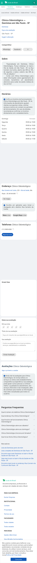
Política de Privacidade (13, 555)
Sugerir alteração (8, 37)
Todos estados (9, 527)
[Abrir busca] (34, 2)
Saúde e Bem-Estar (10, 535)
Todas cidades (9, 522)
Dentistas (5, 27)
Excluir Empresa (9, 497)
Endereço (19, 7)
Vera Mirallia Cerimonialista (13, 539)
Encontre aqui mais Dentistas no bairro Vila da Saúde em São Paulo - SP (17, 455)
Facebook (17, 49)
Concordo (18, 559)
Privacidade (8, 510)
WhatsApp (6, 49)
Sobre (3, 7)
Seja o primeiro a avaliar (10, 370)
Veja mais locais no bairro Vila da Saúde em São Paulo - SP (17, 459)
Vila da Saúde (25, 190)
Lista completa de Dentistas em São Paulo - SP (17, 451)
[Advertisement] (18, 163)
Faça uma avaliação (8, 30)
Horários (10, 7)
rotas (7, 215)
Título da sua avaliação (9, 331)
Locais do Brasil (12, 3)
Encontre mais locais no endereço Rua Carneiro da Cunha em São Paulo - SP (18, 464)
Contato (7, 506)
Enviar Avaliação (9, 355)
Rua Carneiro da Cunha (9, 190)
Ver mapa (6, 199)
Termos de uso (9, 514)
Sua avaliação (6, 339)
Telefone (27, 7)
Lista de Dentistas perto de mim (12, 448)
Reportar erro (7, 235)
